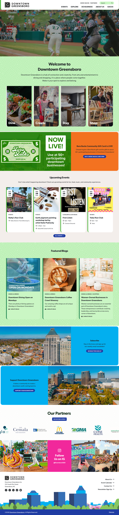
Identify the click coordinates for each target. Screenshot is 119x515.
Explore (74, 6)
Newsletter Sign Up (105, 489)
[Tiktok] (17, 490)
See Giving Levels (59, 419)
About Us (100, 6)
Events (64, 6)
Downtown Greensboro (17, 512)
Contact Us (108, 486)
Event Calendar (106, 483)
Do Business (87, 6)
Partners (93, 3)
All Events (58, 236)
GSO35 (110, 6)
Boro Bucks (84, 3)
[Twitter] (9, 490)
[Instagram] (13, 490)
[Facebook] (6, 490)
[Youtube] (20, 490)
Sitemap (111, 512)
